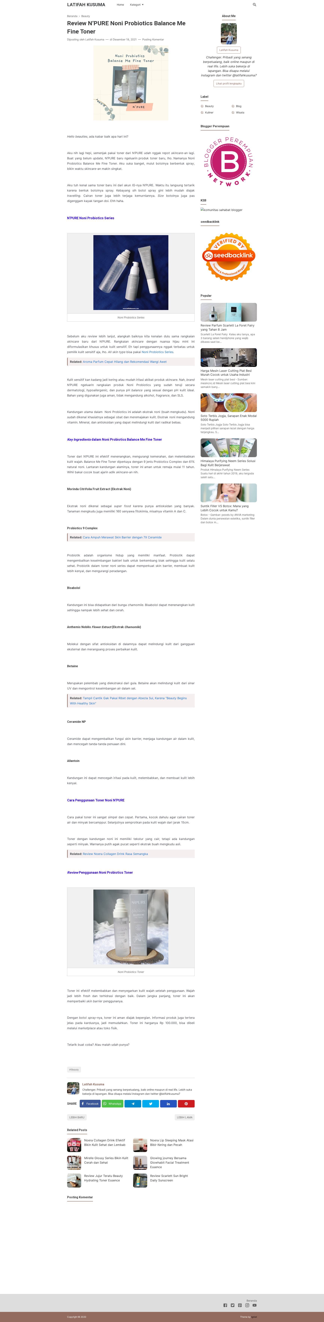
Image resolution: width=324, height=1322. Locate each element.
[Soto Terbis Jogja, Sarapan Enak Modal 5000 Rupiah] (229, 411)
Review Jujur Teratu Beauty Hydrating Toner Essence (103, 1178)
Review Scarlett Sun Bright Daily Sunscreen (169, 1178)
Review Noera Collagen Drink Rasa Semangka (115, 854)
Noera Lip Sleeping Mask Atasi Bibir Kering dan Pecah (172, 1142)
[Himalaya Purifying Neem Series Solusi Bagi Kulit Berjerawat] (229, 456)
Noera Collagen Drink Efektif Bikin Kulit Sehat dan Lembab (104, 1142)
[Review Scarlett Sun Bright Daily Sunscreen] (140, 1181)
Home (120, 4)
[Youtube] (254, 1306)
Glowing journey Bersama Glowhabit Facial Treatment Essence (169, 1162)
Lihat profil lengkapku (229, 83)
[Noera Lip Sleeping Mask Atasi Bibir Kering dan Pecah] (140, 1145)
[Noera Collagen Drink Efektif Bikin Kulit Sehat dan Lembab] (74, 1145)
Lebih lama (184, 1117)
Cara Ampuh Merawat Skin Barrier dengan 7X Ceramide (122, 537)
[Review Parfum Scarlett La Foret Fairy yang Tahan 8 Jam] (229, 320)
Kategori (135, 4)
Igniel (254, 1316)
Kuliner (209, 112)
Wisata (240, 112)
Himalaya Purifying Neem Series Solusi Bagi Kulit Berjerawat (228, 463)
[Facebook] (225, 1306)
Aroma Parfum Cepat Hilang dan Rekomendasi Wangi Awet (125, 362)
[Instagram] (247, 1306)
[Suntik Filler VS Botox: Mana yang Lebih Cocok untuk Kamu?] (229, 501)
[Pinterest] (186, 1103)
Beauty (75, 1069)
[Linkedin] (168, 1103)
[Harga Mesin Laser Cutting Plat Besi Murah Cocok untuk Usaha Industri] (229, 366)
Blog (239, 106)
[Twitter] (150, 1103)
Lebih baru (76, 1117)
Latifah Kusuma (86, 4)
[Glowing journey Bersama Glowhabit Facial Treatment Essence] (140, 1163)
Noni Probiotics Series (157, 352)
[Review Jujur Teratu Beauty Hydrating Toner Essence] (74, 1181)
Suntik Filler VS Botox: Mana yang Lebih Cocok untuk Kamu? (225, 508)
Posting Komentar (153, 39)
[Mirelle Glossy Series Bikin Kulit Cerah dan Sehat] (74, 1163)
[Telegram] (132, 1103)
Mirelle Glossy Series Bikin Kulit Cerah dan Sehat (106, 1160)
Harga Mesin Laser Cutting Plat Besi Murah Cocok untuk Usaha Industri (226, 373)
